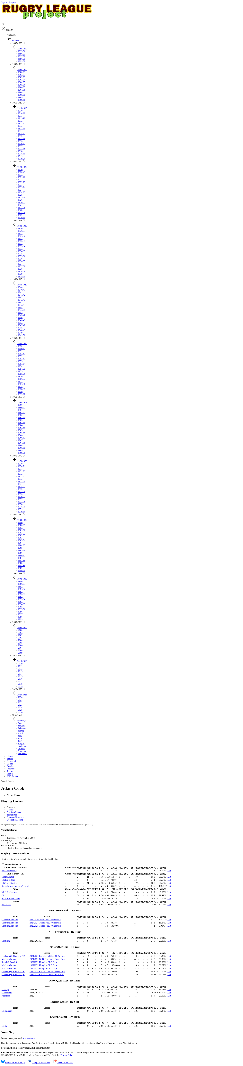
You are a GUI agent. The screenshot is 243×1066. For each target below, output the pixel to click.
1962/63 (21, 417)
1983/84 (21, 540)
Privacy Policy (66, 1055)
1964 (20, 425)
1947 (20, 322)
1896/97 (21, 54)
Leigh (4, 1026)
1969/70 (21, 453)
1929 (20, 215)
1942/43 (21, 300)
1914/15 (21, 133)
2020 (20, 697)
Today (21, 723)
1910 (20, 111)
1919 (20, 156)
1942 (20, 297)
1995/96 (21, 609)
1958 (20, 386)
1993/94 (21, 599)
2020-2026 (17, 689)
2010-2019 (17, 655)
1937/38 (21, 266)
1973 (20, 479)
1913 (20, 126)
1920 (20, 169)
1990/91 (21, 584)
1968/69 (21, 448)
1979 (20, 509)
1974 (20, 484)
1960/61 (21, 407)
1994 (20, 601)
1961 (20, 410)
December (22, 753)
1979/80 (21, 512)
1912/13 (21, 123)
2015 (20, 676)
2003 (20, 637)
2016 (20, 679)
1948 (20, 327)
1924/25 (21, 192)
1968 (20, 445)
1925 (20, 195)
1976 (20, 494)
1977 (20, 499)
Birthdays (16, 715)
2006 (20, 645)
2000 (20, 630)
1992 (20, 591)
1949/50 (21, 335)
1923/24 (21, 187)
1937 (20, 264)
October (21, 748)
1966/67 (21, 438)
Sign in (4, 2)
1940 (20, 287)
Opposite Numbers (15, 817)
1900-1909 (17, 64)
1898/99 (21, 59)
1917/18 (21, 148)
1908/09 (21, 95)
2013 (20, 671)
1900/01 (21, 72)
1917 (20, 146)
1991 (20, 586)
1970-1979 (17, 456)
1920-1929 (17, 161)
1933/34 (21, 246)
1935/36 (21, 256)
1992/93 (21, 594)
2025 (20, 710)
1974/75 (21, 486)
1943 (20, 302)
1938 (20, 269)
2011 (20, 666)
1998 (20, 617)
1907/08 (21, 90)
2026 (20, 712)
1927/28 (21, 207)
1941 (20, 292)
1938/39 (21, 271)
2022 (20, 702)
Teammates (12, 815)
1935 (20, 253)
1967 (20, 440)
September (22, 746)
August (21, 743)
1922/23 (21, 182)
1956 (20, 376)
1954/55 (21, 369)
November (22, 751)
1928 (20, 210)
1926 (20, 200)
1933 (20, 243)
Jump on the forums (41, 1062)
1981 (20, 527)
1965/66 (21, 432)
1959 (20, 391)
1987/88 (21, 560)
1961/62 (21, 412)
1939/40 (21, 276)
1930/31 (21, 231)
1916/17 (21, 143)
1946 (20, 317)
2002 (20, 635)
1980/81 (21, 525)
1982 (20, 532)
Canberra (6, 941)
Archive (10, 35)
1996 (20, 612)
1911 (20, 116)
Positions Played (14, 812)
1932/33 (21, 241)
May (20, 736)
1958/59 (21, 389)
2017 (20, 681)
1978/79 (21, 506)
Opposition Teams (15, 820)
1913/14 (21, 128)
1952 (20, 356)
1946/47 (21, 320)
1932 (20, 238)
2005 (20, 643)
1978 (20, 504)
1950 (20, 346)
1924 (20, 190)
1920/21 (21, 172)
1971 (20, 469)
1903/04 (21, 79)
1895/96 (21, 51)
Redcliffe (6, 996)
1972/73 (21, 476)
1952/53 (21, 358)
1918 (20, 151)
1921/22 (21, 177)
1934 (20, 248)
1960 (20, 405)
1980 (20, 522)
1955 (20, 371)
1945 (20, 312)
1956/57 (21, 379)
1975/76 (21, 491)
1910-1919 (17, 103)
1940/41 (21, 290)
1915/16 (21, 138)
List (169, 870)
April (20, 733)
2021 (20, 700)
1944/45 (21, 310)
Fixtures (10, 756)
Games (10, 809)
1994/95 (21, 604)
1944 (20, 307)
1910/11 (21, 113)
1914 (20, 131)
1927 (20, 205)
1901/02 (21, 74)
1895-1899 (17, 43)
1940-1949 (17, 279)
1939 (20, 274)
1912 (20, 121)
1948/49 (21, 330)
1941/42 (21, 295)
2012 (20, 669)
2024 (20, 707)
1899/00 (21, 61)
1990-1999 (17, 573)
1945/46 (21, 315)
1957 (20, 381)
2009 (20, 653)
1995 (20, 606)
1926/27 (21, 202)
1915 (20, 136)
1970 (20, 464)
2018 (20, 684)
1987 (20, 558)
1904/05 (21, 82)
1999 (20, 619)
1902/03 (21, 77)
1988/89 (21, 565)
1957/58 (21, 384)
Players (10, 763)
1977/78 (21, 501)
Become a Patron (65, 1062)
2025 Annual (12, 776)
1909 (20, 97)
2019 (20, 686)
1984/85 (21, 545)
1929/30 (21, 217)
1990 (20, 581)
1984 (20, 543)
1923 (20, 185)
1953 (20, 361)
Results (10, 758)
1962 (20, 415)
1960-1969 (17, 397)
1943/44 (21, 305)
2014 (20, 674)
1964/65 (21, 427)
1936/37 (21, 261)
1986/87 (21, 555)
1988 (20, 563)
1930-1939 (17, 220)
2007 (20, 648)
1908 (20, 92)
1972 (20, 474)
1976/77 (21, 496)
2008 (20, 650)
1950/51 (21, 348)
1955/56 (21, 374)
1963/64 (21, 422)
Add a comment (29, 1038)
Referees (10, 768)
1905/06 (21, 85)
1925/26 (21, 197)
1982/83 (21, 535)
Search (4, 781)
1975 (20, 489)
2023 (20, 705)
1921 (20, 174)
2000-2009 (17, 622)
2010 (20, 663)
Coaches (10, 766)
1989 (20, 568)
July (20, 741)
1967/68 (21, 443)
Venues (10, 774)
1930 (20, 228)
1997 (20, 614)
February (22, 728)
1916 (20, 141)
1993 (20, 596)
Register (12, 2)
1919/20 (21, 159)
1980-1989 (17, 514)
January (21, 726)
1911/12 (21, 118)
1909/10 (21, 100)
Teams (10, 771)
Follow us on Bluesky (15, 1062)
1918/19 (21, 153)
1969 (20, 450)
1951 (20, 351)
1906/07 (21, 87)
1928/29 (21, 212)
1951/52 (21, 353)
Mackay (5, 989)
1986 (20, 553)
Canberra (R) (7, 992)
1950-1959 (17, 338)
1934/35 (21, 251)
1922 (20, 179)
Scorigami (11, 761)
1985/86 (21, 550)
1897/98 (21, 56)
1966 (20, 435)
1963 (20, 420)
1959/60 (21, 394)
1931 (20, 233)
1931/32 (21, 236)
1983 (20, 538)
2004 (20, 640)
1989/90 (21, 570)
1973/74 (21, 481)
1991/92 (21, 589)
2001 (20, 632)
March (21, 731)
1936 (20, 259)
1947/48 (21, 325)
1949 (20, 333)
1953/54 (21, 364)
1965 (20, 430)
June (20, 738)
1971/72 (21, 471)
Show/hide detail (12, 864)
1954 (20, 366)
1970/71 (21, 466)
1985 (20, 548)
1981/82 (21, 530)
